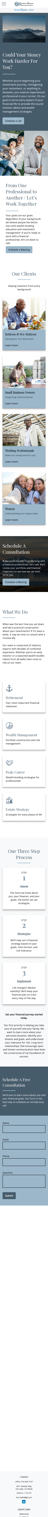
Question (8, 1172)
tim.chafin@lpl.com (24, 1497)
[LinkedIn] (23, 1501)
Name (6, 1122)
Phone (6, 1156)
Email (6, 1139)
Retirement (24, 1514)
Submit (9, 1195)
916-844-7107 (27, 1481)
